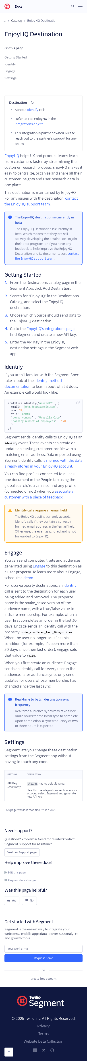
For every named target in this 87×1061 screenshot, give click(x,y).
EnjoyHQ (11, 155)
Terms (43, 1033)
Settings (10, 78)
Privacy (43, 1026)
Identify (10, 64)
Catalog (16, 21)
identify (70, 585)
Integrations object (29, 124)
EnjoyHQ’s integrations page (51, 328)
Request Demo (43, 958)
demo (28, 578)
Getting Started (15, 57)
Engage (9, 71)
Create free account (43, 978)
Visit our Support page (22, 852)
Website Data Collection (43, 1041)
